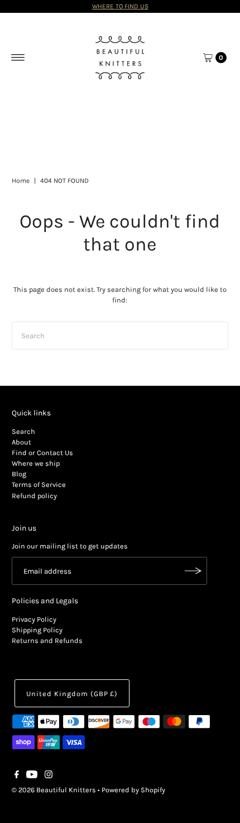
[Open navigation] (18, 58)
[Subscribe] (193, 571)
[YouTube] (31, 776)
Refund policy (34, 495)
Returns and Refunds (47, 640)
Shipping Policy (37, 630)
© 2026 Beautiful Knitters (54, 790)
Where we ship (36, 463)
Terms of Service (39, 484)
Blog (19, 474)
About (21, 442)
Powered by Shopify (133, 790)
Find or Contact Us (42, 452)
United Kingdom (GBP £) (72, 693)
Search (23, 431)
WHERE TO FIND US (120, 6)
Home (21, 181)
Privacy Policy (34, 619)
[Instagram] (48, 776)
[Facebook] (17, 776)
